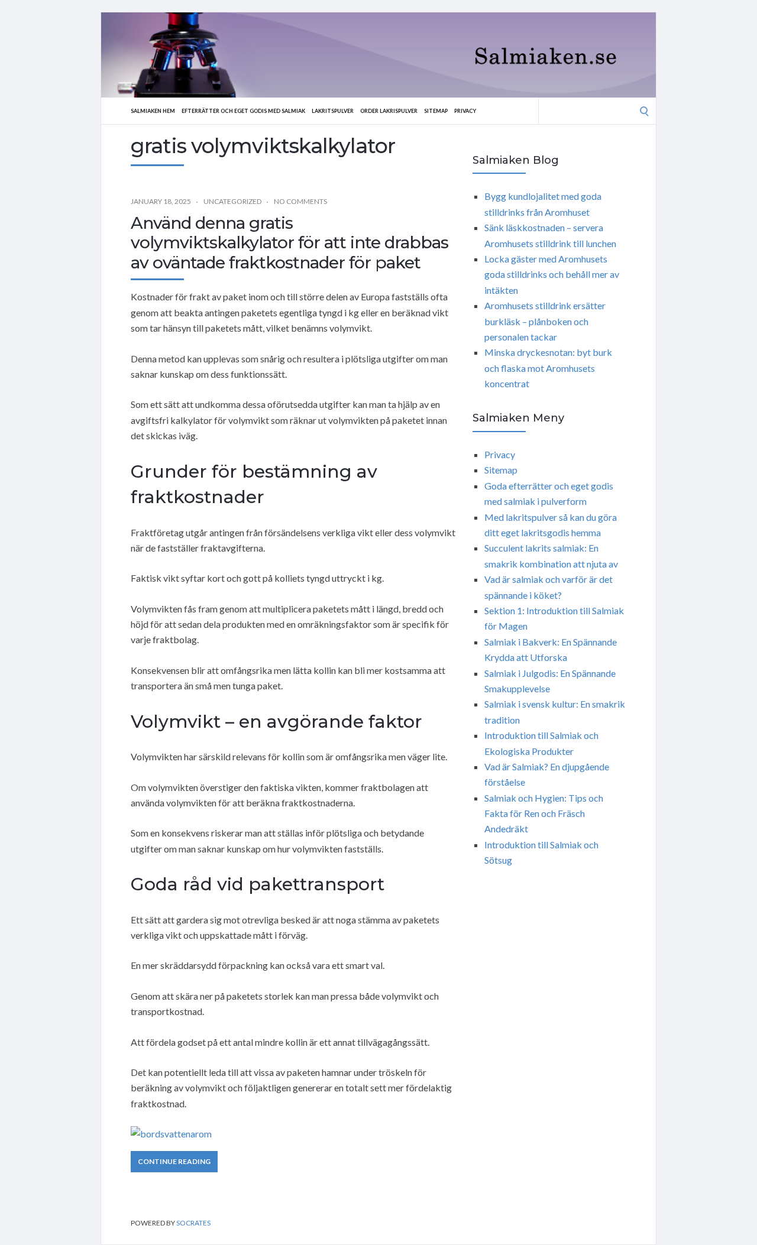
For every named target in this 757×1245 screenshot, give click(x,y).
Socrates (193, 1222)
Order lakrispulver (389, 111)
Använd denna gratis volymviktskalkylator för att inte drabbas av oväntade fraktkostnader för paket (289, 243)
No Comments (300, 201)
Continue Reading (174, 1161)
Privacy (465, 111)
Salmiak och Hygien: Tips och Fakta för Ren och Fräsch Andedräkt (543, 813)
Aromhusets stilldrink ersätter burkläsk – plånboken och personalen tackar (545, 321)
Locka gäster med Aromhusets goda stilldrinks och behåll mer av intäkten (551, 274)
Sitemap (436, 111)
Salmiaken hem (153, 111)
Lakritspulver (333, 111)
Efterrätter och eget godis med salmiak (243, 111)
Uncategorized (232, 201)
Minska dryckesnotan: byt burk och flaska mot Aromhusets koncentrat (548, 367)
